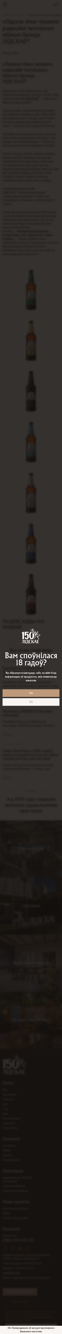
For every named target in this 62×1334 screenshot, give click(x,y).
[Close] (58, 3)
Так (31, 693)
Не (31, 702)
